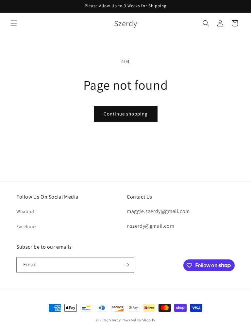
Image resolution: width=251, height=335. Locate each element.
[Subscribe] (126, 265)
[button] (14, 23)
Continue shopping (126, 114)
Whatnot (25, 211)
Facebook (26, 226)
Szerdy (115, 320)
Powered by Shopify (138, 320)
